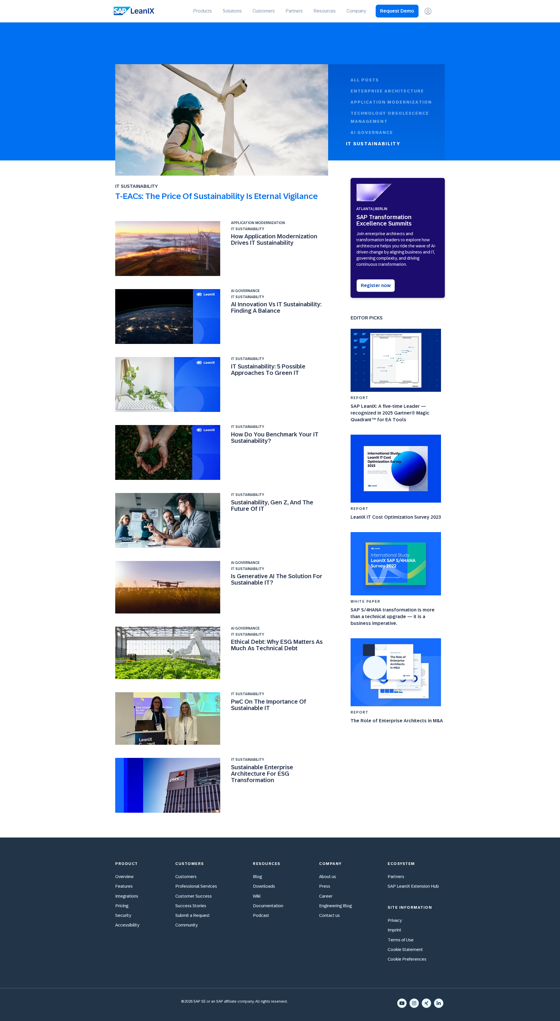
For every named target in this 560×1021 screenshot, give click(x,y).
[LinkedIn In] (438, 1003)
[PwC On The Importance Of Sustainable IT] (168, 718)
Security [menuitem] (123, 915)
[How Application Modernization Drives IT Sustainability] (168, 248)
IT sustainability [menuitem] (373, 143)
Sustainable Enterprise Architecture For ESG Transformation (262, 773)
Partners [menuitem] (294, 10)
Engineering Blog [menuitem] (335, 905)
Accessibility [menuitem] (127, 924)
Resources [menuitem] (325, 10)
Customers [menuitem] (264, 10)
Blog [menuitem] (257, 876)
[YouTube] (402, 1003)
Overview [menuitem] (124, 876)
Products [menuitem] (202, 10)
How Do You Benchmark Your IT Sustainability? (274, 437)
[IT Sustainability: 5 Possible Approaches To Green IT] (168, 384)
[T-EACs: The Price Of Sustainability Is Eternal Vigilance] (221, 121)
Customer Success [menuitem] (193, 896)
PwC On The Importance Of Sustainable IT (268, 704)
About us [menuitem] (327, 876)
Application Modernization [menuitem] (391, 102)
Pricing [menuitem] (121, 905)
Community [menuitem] (186, 924)
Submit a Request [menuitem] (192, 915)
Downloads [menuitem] (264, 886)
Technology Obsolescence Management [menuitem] (390, 117)
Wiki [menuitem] (256, 896)
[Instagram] (414, 1003)
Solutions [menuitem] (232, 10)
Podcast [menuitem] (261, 915)
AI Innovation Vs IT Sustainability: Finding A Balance (276, 307)
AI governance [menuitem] (372, 132)
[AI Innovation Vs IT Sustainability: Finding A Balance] (168, 316)
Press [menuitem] (324, 886)
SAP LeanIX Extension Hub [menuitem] (413, 886)
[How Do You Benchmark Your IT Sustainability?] (168, 452)
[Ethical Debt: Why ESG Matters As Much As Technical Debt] (168, 653)
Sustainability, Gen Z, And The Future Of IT (272, 505)
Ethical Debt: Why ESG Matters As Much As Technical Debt (277, 645)
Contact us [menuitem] (329, 915)
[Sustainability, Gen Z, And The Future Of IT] (168, 520)
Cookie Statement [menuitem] (405, 949)
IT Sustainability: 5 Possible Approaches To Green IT (268, 369)
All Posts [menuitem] (365, 80)
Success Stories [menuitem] (190, 905)
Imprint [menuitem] (394, 929)
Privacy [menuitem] (395, 920)
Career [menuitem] (325, 896)
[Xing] (426, 1003)
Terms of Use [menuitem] (401, 939)
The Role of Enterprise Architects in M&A (397, 720)
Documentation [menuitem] (268, 905)
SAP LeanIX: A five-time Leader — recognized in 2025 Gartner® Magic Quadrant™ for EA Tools (390, 413)
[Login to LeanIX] (428, 11)
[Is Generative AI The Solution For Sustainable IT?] (168, 587)
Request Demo (397, 10)
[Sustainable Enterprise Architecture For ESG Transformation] (168, 785)
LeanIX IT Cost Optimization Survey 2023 (396, 517)
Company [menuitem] (356, 10)
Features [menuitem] (124, 886)
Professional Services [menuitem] (196, 886)
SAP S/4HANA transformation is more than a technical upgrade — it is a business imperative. (393, 616)
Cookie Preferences (407, 959)
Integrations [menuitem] (126, 896)
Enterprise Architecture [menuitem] (387, 91)
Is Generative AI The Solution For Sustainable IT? (276, 579)
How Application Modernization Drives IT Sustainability (274, 239)
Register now (376, 285)
